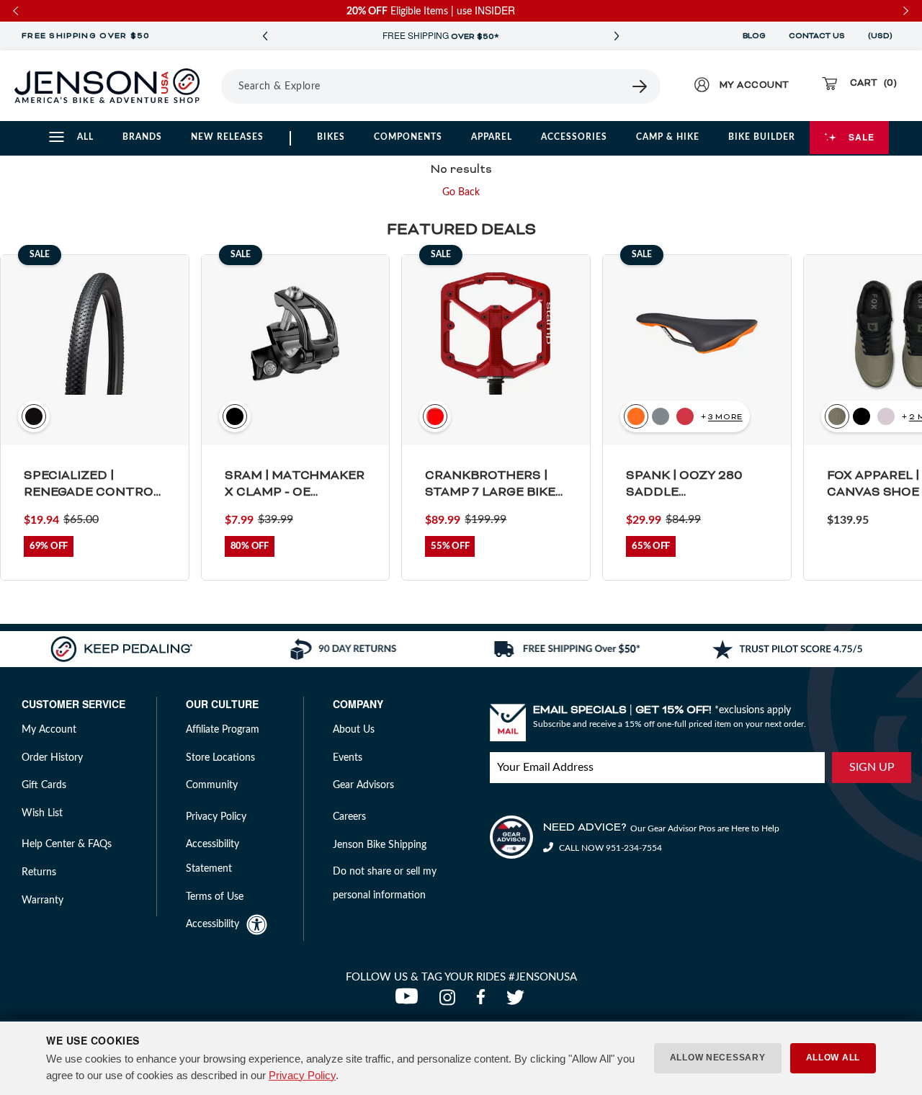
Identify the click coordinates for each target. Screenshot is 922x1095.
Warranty (42, 900)
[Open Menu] (216, 86)
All (85, 137)
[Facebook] (484, 1001)
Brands (142, 137)
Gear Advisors (363, 785)
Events (347, 758)
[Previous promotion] (265, 36)
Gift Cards (44, 785)
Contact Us (817, 36)
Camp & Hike (667, 137)
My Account (49, 730)
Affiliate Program (222, 730)
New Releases (227, 137)
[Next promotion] (616, 36)
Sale (861, 136)
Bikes (331, 137)
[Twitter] (517, 1001)
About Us (354, 730)
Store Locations (220, 758)
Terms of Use (214, 897)
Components (408, 137)
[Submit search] (640, 86)
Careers (349, 817)
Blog (754, 36)
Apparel (491, 137)
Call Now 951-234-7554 (609, 848)
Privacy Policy (302, 1075)
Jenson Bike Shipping (379, 845)
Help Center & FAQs (67, 844)
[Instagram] (450, 1001)
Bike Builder (761, 137)
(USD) (882, 36)
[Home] (107, 85)
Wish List (42, 813)
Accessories (574, 137)
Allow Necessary (718, 1057)
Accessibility (212, 924)
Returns (39, 872)
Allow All (833, 1057)
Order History (52, 758)
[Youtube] (410, 1001)
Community (212, 785)
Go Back (461, 192)
